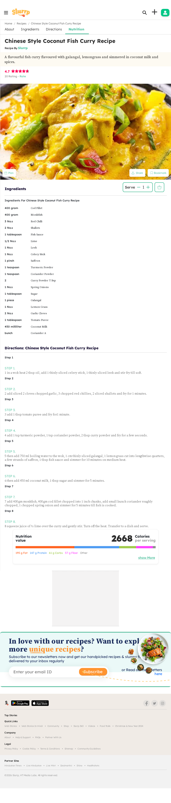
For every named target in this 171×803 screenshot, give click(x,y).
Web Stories (10, 726)
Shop (66, 726)
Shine (79, 765)
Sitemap (69, 748)
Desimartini (66, 765)
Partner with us (53, 737)
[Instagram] (162, 703)
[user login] (165, 12)
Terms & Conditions (50, 748)
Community (53, 726)
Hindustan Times (13, 765)
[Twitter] (154, 703)
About (7, 737)
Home (8, 23)
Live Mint (50, 765)
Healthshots (93, 765)
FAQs (38, 737)
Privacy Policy (11, 748)
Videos (91, 726)
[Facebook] (146, 703)
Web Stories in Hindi (32, 726)
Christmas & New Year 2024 (129, 726)
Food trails (105, 726)
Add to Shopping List (159, 187)
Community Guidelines (88, 748)
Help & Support (23, 737)
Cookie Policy (29, 748)
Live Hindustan (34, 765)
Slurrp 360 (78, 726)
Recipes (21, 23)
